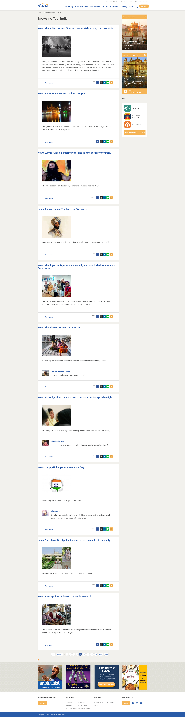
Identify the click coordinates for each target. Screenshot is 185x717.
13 (96, 654)
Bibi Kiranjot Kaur (57, 441)
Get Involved (110, 702)
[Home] (43, 6)
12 (92, 654)
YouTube (141, 703)
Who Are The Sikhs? (111, 2)
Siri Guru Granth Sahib (110, 7)
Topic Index (97, 705)
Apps (131, 2)
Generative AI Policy (71, 708)
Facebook (97, 82)
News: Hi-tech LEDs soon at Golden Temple (61, 93)
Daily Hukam (123, 2)
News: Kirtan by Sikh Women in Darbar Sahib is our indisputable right (75, 397)
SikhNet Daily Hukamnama (136, 116)
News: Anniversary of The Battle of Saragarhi (62, 209)
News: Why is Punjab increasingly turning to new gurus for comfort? (74, 152)
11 (88, 654)
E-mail (111, 82)
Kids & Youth (95, 7)
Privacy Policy (69, 705)
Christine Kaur (56, 511)
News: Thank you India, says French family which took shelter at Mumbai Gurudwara (77, 267)
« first (53, 654)
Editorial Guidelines (84, 708)
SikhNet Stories (136, 124)
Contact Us (81, 702)
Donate (144, 6)
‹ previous (59, 654)
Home (40, 12)
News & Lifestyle (81, 7)
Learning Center (127, 7)
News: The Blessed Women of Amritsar (59, 327)
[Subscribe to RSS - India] (38, 660)
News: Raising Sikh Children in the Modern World (64, 596)
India (59, 12)
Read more (49, 83)
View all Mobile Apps (131, 132)
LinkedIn (104, 82)
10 (84, 654)
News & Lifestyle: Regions (49, 12)
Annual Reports (98, 702)
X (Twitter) (101, 82)
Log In (80, 711)
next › (100, 654)
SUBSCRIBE (42, 703)
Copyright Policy (83, 705)
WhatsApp (108, 82)
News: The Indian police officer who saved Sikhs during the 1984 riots (75, 28)
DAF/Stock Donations (141, 2)
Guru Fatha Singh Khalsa (60, 371)
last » (106, 654)
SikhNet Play (68, 7)
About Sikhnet (70, 702)
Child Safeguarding (71, 711)
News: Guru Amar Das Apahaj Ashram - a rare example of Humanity (74, 540)
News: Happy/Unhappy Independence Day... (62, 467)
